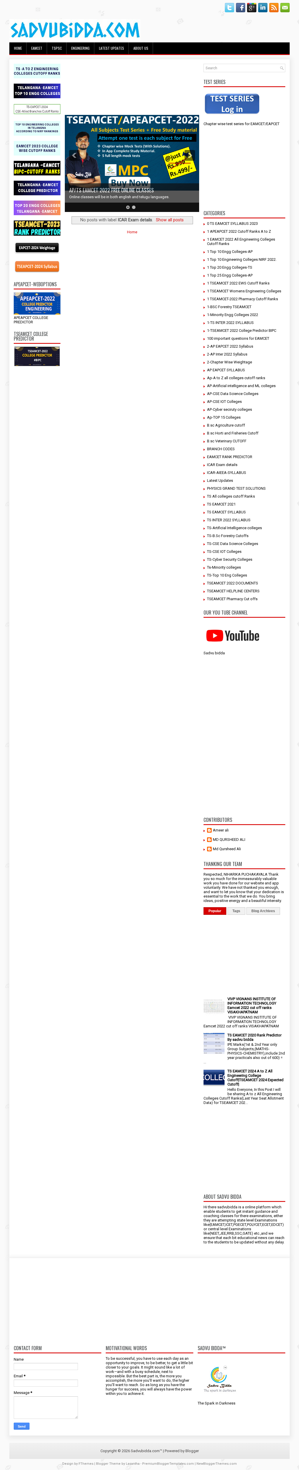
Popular (214, 911)
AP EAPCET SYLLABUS (226, 370)
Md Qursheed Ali (227, 849)
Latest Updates (220, 480)
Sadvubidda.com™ (146, 1451)
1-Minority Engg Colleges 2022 (232, 315)
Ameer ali (221, 830)
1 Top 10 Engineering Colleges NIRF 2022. (242, 259)
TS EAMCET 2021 (221, 504)
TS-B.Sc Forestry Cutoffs (227, 536)
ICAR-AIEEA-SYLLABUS (226, 472)
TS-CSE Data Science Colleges (232, 543)
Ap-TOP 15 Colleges (224, 417)
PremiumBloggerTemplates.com (168, 1464)
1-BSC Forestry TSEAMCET (229, 307)
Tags (236, 911)
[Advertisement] (37, 459)
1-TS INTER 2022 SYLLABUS (230, 322)
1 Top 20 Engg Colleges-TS (229, 267)
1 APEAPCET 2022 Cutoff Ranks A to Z (239, 231)
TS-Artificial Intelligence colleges (234, 528)
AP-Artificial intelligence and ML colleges (241, 386)
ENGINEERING (80, 48)
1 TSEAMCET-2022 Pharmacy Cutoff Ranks (242, 299)
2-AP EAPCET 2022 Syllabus (230, 346)
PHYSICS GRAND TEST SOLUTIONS (236, 488)
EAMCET (36, 48)
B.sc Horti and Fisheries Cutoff (232, 433)
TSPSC (57, 48)
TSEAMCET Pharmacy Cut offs (232, 599)
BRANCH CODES (221, 449)
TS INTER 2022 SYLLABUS (229, 520)
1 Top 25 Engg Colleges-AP (230, 275)
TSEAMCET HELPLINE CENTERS (233, 591)
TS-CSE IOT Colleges (224, 551)
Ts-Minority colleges (224, 567)
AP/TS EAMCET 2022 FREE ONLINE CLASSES (111, 190)
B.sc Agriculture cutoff (226, 425)
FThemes (86, 1464)
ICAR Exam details (222, 465)
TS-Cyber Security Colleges (229, 559)
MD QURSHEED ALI (229, 839)
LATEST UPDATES (111, 48)
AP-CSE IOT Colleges (224, 401)
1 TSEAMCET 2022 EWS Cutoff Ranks (238, 283)
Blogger (192, 1451)
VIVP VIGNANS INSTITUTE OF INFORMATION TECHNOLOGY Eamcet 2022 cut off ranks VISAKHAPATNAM (251, 1005)
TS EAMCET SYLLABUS (226, 512)
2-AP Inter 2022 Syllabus (227, 354)
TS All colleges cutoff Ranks (231, 496)
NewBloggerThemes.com (217, 1464)
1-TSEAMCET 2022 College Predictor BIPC (241, 330)
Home (18, 48)
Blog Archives (263, 911)
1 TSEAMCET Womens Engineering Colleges (244, 291)
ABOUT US (140, 48)
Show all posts (170, 220)
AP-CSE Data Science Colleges (232, 393)
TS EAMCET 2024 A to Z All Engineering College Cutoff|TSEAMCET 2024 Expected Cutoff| (255, 1077)
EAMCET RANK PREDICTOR (229, 457)
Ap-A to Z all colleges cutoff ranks (236, 378)
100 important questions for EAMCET (238, 338)
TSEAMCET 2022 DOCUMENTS (232, 583)
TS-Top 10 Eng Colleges (227, 575)
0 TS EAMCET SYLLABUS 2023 (232, 223)
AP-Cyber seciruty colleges (229, 409)
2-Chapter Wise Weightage (229, 362)
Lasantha (133, 1464)
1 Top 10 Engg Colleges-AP (230, 251)
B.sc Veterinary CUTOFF (226, 441)
